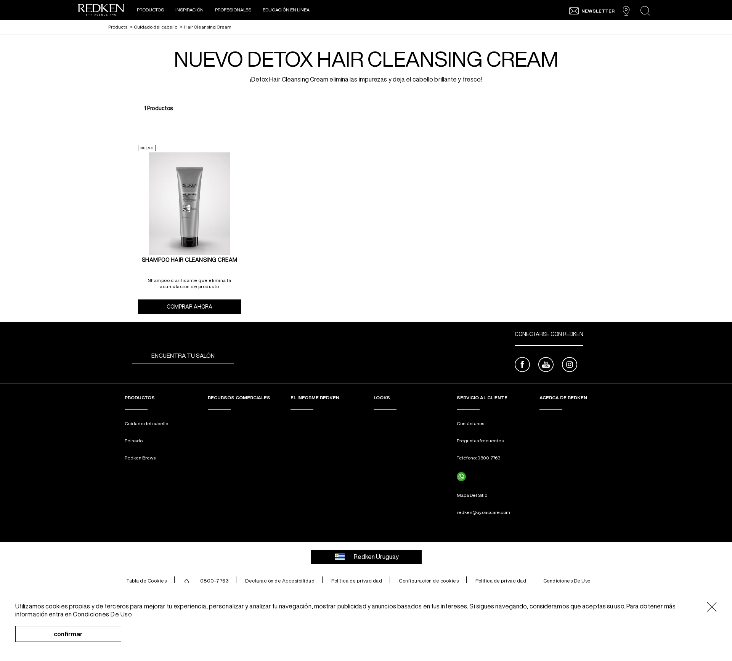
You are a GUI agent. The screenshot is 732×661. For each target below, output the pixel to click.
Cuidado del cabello (146, 423)
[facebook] (522, 365)
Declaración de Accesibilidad (280, 580)
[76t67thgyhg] (461, 476)
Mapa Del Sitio (472, 495)
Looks (382, 397)
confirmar (68, 634)
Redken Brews (140, 457)
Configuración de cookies (429, 580)
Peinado (134, 440)
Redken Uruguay (376, 557)
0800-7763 (214, 580)
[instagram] (569, 365)
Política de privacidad (356, 580)
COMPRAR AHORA (204, 306)
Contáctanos (470, 423)
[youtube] (546, 365)
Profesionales (233, 9)
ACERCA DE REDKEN (563, 397)
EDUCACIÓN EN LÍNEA (286, 9)
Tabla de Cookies (146, 580)
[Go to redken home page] (101, 11)
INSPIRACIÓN (189, 9)
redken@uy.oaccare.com (483, 512)
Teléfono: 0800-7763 (478, 457)
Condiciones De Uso (567, 580)
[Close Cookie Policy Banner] (712, 607)
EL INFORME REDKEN (315, 397)
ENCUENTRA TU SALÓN (183, 356)
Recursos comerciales (239, 397)
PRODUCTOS (150, 9)
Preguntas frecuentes (480, 440)
